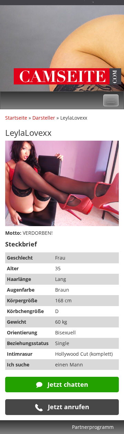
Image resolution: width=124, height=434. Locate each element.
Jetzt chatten (67, 384)
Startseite (16, 117)
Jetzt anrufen (67, 407)
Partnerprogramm (93, 427)
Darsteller (43, 117)
